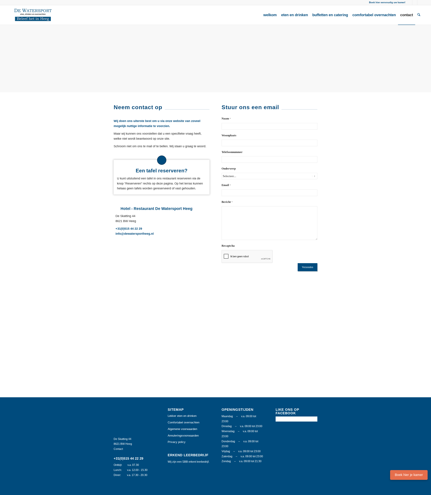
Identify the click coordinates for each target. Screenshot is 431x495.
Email (226, 185)
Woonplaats (229, 135)
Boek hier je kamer (409, 475)
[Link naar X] (414, 2)
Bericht (227, 202)
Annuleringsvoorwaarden (183, 435)
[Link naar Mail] (419, 2)
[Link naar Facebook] (409, 2)
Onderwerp (229, 168)
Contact (118, 448)
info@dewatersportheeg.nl (134, 233)
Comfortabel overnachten (183, 422)
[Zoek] (418, 15)
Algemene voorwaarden (182, 429)
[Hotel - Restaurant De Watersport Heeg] (33, 15)
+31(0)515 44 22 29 (128, 228)
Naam (226, 118)
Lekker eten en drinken (182, 415)
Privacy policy (177, 442)
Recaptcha (228, 245)
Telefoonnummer (232, 152)
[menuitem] (270, 15)
